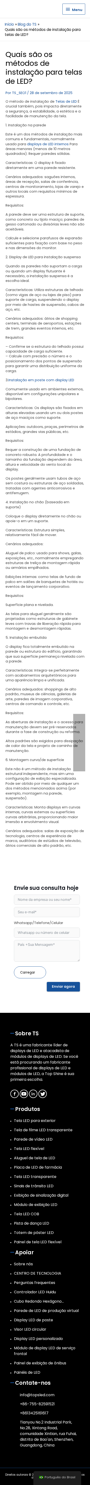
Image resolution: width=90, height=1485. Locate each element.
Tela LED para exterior (35, 1120)
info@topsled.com (37, 1395)
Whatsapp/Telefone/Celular (38, 922)
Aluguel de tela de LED (34, 1158)
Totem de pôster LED (34, 1232)
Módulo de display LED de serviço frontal (44, 1350)
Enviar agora (63, 986)
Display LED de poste (33, 1320)
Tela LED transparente (35, 1176)
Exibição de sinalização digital (41, 1195)
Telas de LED (66, 101)
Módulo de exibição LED (35, 1204)
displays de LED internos (48, 144)
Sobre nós (23, 1264)
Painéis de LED (27, 1372)
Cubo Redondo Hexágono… (39, 1301)
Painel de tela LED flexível (37, 1242)
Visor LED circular (30, 1329)
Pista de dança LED (31, 1223)
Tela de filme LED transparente (43, 1130)
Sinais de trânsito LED (34, 1186)
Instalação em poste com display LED (41, 380)
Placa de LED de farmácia (38, 1167)
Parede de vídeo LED (33, 1139)
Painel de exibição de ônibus (40, 1363)
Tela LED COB (26, 1214)
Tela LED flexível (29, 1148)
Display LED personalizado (38, 1338)
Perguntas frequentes (34, 1282)
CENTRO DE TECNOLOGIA (37, 1273)
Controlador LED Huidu (35, 1292)
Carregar (27, 972)
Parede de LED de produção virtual (46, 1310)
